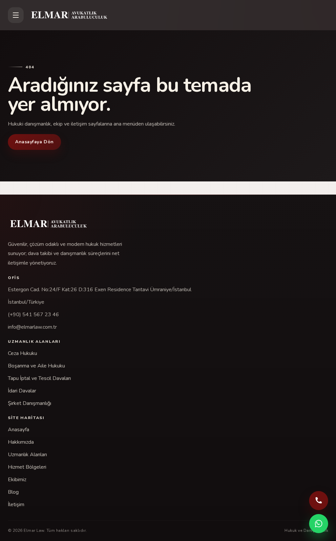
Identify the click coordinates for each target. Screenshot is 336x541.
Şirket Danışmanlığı (29, 403)
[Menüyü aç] (16, 15)
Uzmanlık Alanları (27, 454)
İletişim (16, 504)
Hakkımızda (21, 442)
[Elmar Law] (178, 15)
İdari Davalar (22, 390)
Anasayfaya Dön (34, 142)
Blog (13, 492)
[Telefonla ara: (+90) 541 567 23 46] (318, 500)
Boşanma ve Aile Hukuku (36, 365)
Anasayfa (18, 429)
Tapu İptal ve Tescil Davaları (39, 378)
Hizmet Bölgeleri (27, 467)
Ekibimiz (17, 479)
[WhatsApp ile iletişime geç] (318, 523)
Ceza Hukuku (22, 353)
